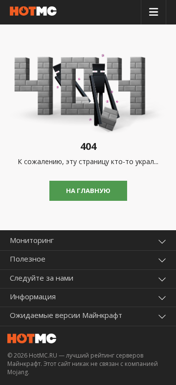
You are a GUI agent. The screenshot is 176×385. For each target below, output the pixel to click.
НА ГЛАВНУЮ (88, 190)
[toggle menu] (153, 12)
